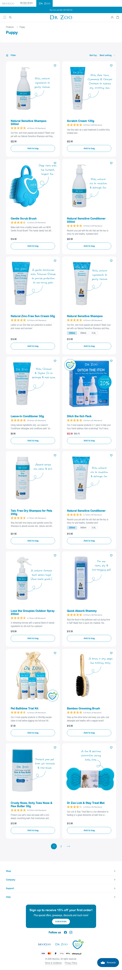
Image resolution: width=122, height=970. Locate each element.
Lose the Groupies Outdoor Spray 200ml (33, 612)
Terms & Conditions (53, 963)
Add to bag (33, 148)
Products (10, 27)
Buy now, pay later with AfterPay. (61, 10)
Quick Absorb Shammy (82, 610)
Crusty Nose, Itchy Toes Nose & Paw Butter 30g (31, 804)
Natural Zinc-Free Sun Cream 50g (33, 316)
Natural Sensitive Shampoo (85, 316)
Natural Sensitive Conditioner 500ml (86, 220)
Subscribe (61, 922)
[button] (8, 3)
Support (10, 888)
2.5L (94, 333)
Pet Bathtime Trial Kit (24, 708)
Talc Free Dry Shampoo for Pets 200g (31, 512)
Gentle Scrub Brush (24, 218)
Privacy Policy (71, 963)
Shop (8, 871)
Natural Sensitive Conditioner (86, 510)
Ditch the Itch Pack (79, 416)
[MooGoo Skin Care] (61, 17)
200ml (72, 333)
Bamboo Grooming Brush (83, 708)
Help (8, 897)
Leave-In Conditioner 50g (27, 416)
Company (10, 880)
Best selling (106, 55)
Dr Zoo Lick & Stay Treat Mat (85, 802)
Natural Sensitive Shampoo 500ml (28, 122)
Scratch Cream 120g (80, 120)
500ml (83, 333)
